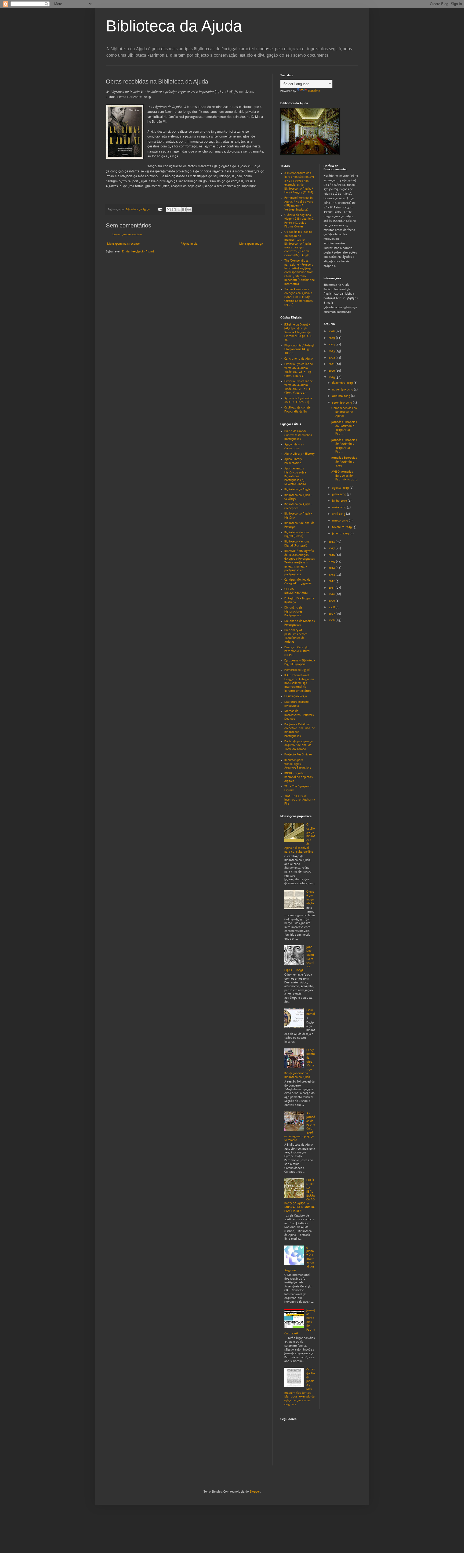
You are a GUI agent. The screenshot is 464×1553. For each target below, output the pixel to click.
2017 (332, 548)
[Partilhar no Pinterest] (189, 209)
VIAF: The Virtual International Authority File (299, 799)
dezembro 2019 (343, 383)
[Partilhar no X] (179, 209)
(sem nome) (310, 1012)
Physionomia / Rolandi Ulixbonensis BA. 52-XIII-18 (299, 349)
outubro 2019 (341, 396)
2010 (332, 594)
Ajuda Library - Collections (294, 446)
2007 (332, 614)
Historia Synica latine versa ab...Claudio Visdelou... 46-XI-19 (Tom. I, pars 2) (298, 369)
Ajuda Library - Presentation (294, 461)
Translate (314, 91)
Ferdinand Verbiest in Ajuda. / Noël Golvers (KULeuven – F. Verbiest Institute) (298, 203)
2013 (332, 574)
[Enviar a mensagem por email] (168, 209)
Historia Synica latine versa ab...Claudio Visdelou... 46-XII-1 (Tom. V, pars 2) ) (298, 386)
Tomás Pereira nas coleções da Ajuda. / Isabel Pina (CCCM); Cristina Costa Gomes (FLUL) (298, 297)
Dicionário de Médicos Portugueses (299, 623)
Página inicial (189, 243)
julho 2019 (339, 494)
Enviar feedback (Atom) (138, 251)
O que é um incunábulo (310, 897)
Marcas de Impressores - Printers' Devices (299, 715)
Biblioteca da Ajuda (174, 26)
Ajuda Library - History (299, 453)
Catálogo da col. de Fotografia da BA (297, 409)
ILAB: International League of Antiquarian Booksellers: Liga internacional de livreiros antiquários (299, 683)
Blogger (255, 1491)
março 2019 (340, 520)
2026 (332, 331)
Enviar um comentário (127, 234)
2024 (332, 344)
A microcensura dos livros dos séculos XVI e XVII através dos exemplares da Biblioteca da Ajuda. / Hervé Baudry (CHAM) (299, 182)
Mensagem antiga (251, 243)
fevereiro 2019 (342, 527)
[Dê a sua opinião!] (173, 209)
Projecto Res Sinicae (298, 754)
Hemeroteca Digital (297, 670)
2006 (332, 620)
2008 (332, 607)
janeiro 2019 (341, 533)
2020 (332, 370)
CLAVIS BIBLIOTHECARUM (296, 591)
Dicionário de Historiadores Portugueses (293, 611)
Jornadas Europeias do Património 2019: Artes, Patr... (344, 427)
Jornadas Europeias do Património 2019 (344, 461)
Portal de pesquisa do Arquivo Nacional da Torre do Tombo (298, 745)
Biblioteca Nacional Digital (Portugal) (297, 543)
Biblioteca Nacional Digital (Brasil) (297, 534)
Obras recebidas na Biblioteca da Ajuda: (344, 412)
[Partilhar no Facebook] (184, 209)
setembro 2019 (342, 402)
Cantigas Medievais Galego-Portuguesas (297, 581)
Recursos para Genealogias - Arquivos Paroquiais (297, 764)
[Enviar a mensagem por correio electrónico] (159, 209)
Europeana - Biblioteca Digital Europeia (299, 662)
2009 (332, 600)
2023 (332, 351)
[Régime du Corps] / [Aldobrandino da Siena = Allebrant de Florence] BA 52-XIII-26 (298, 332)
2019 (332, 377)
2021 (332, 364)
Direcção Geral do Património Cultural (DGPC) (297, 651)
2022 (332, 357)
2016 (332, 555)
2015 (332, 561)
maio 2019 (339, 507)
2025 (332, 338)
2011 (332, 587)
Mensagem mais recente (123, 243)
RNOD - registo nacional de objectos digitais (298, 777)
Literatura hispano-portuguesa (297, 703)
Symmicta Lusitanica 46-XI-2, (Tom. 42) (298, 400)
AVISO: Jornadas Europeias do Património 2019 (344, 475)
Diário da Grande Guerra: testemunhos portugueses (298, 435)
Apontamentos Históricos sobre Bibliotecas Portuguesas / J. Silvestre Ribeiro (295, 476)
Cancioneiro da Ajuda (298, 358)
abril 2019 (339, 514)
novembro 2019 (343, 389)
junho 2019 (340, 500)
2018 (332, 542)
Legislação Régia (295, 696)
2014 (332, 568)
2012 (332, 581)
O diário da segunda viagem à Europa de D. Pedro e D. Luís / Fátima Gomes (299, 220)
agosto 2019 (341, 488)
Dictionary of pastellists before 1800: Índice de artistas (295, 635)
